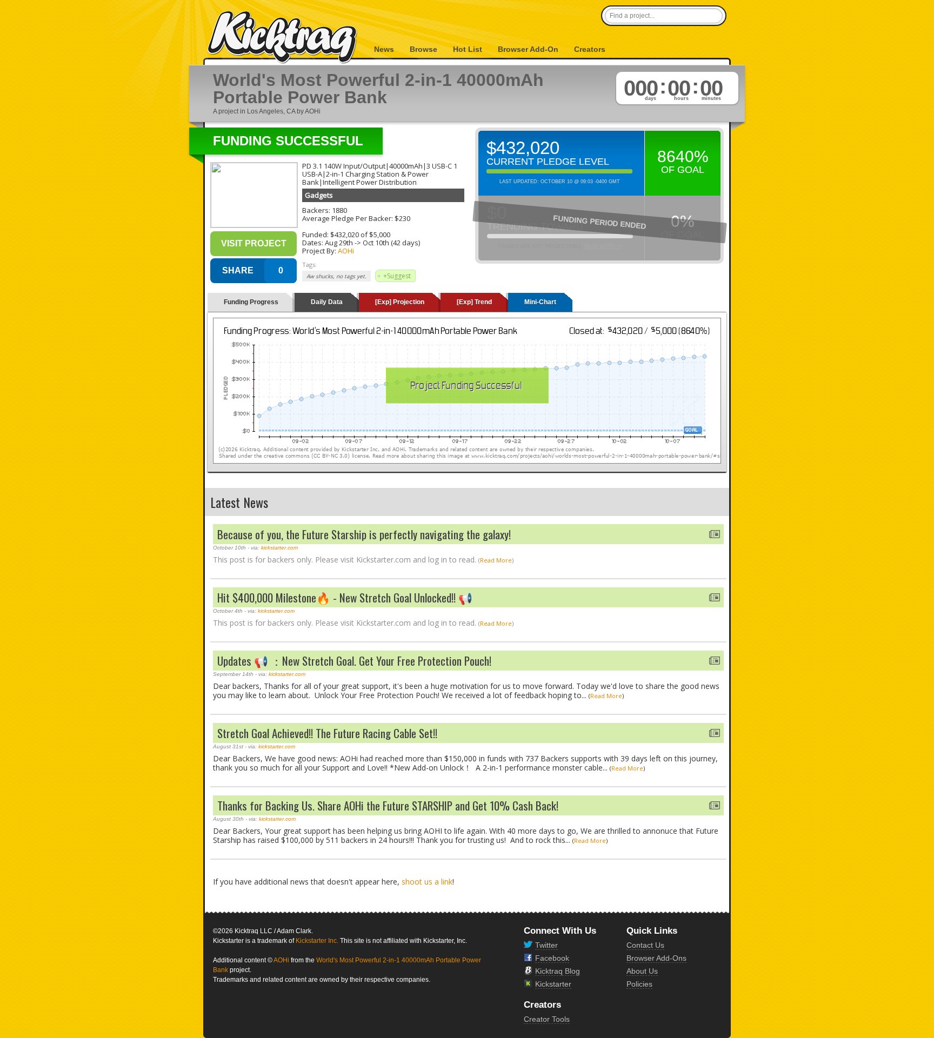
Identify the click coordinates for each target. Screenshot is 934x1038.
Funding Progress (251, 302)
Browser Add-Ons (656, 958)
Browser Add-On (528, 49)
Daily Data (327, 302)
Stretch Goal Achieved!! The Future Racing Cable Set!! (327, 733)
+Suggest (397, 275)
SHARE (237, 270)
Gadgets (319, 195)
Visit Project (253, 243)
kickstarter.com (279, 548)
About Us (642, 971)
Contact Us (645, 945)
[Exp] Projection (399, 302)
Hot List (467, 49)
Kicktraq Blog (557, 971)
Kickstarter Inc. (317, 941)
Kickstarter (553, 984)
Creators (589, 49)
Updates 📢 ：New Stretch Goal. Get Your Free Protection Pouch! (354, 660)
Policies (639, 984)
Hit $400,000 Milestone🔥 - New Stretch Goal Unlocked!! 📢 (344, 597)
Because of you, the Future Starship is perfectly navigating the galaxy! (364, 534)
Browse (423, 49)
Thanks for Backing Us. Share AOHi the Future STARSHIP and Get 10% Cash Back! (387, 805)
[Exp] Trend (474, 302)
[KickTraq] (283, 37)
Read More (496, 560)
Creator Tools (547, 1019)
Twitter (546, 945)
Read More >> (603, 246)
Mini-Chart (540, 302)
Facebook (552, 958)
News (384, 49)
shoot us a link (427, 881)
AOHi (346, 251)
